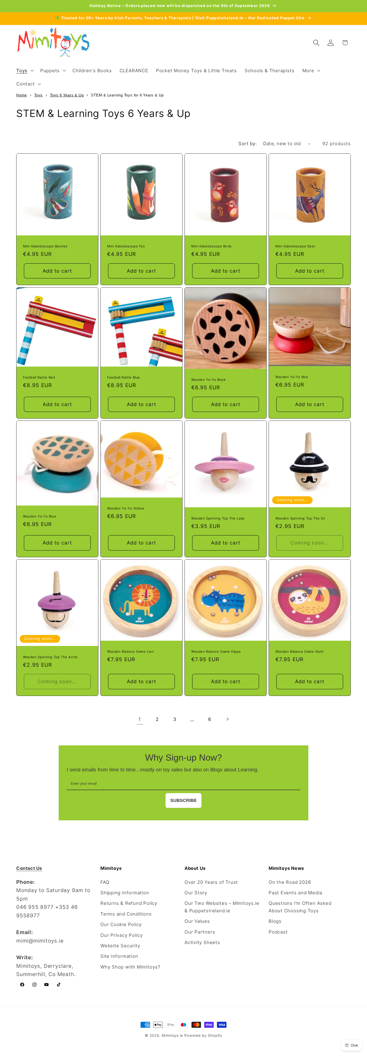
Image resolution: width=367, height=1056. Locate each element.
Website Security (120, 945)
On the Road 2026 (290, 882)
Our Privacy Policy (121, 935)
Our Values (197, 921)
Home (21, 95)
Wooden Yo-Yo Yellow (125, 508)
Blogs (275, 921)
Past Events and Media (295, 892)
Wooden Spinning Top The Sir (300, 518)
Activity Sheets (202, 942)
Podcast (278, 932)
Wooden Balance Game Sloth (299, 651)
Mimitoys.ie (172, 1035)
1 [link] (139, 719)
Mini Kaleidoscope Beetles (45, 246)
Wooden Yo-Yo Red (291, 377)
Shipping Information (124, 892)
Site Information (119, 956)
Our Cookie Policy (121, 924)
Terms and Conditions (126, 914)
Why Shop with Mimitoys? (130, 967)
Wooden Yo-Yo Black (208, 380)
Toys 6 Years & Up (67, 95)
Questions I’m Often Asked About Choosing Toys (300, 906)
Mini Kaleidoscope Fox (126, 246)
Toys (38, 95)
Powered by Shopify (203, 1035)
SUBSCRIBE (183, 800)
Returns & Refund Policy (128, 903)
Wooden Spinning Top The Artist (50, 657)
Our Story (195, 892)
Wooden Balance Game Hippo (216, 651)
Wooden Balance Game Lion (130, 651)
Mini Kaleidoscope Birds (211, 246)
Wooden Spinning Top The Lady (218, 518)
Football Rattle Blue (123, 377)
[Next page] (227, 719)
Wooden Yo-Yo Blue (39, 516)
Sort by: (247, 143)
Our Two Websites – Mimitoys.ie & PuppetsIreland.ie (221, 906)
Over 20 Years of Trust (211, 882)
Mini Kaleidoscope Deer (295, 246)
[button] (24, 70)
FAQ (104, 882)
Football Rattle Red (39, 377)
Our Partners (199, 932)
